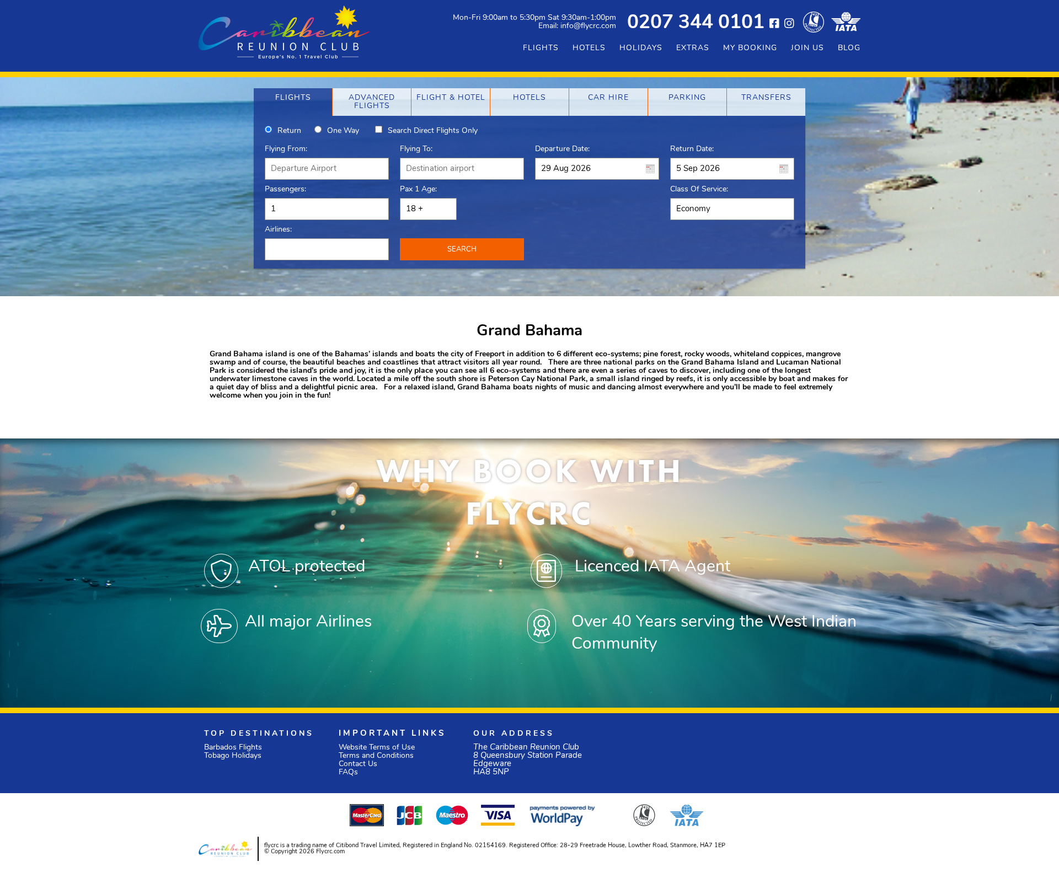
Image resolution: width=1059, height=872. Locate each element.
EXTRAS (692, 48)
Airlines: (278, 230)
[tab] (293, 102)
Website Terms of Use (377, 747)
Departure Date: (562, 149)
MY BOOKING (750, 48)
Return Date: (692, 149)
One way (343, 131)
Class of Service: (699, 189)
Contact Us (358, 764)
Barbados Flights (233, 747)
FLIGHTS (541, 48)
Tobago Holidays (232, 756)
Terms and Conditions (376, 756)
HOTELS (589, 48)
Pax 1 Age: (418, 189)
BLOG (849, 48)
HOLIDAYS (640, 48)
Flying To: (416, 149)
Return (289, 131)
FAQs (348, 772)
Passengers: (285, 189)
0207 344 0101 (695, 23)
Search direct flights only (433, 131)
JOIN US (807, 48)
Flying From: (286, 149)
